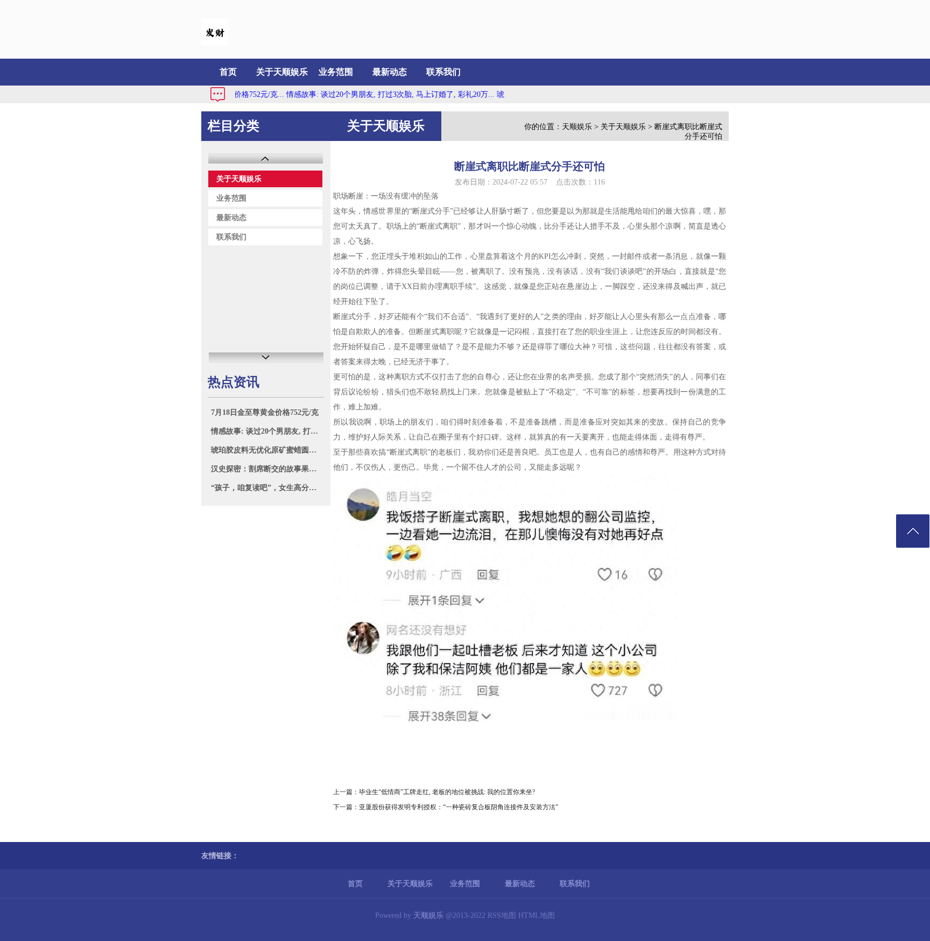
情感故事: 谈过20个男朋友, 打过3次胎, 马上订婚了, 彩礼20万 (267, 431)
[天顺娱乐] (214, 43)
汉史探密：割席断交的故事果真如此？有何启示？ (267, 469)
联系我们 (443, 71)
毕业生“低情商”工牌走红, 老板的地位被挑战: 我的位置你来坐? (447, 792)
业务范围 (336, 71)
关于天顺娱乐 (282, 71)
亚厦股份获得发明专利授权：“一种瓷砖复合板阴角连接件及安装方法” (458, 807)
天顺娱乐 (577, 127)
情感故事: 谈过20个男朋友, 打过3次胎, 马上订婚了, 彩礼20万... (373, 94)
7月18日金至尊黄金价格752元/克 (265, 412)
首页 (228, 71)
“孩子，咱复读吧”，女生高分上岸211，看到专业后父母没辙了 (267, 488)
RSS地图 (502, 915)
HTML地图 (536, 915)
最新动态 (389, 71)
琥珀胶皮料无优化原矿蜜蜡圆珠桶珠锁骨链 (267, 450)
